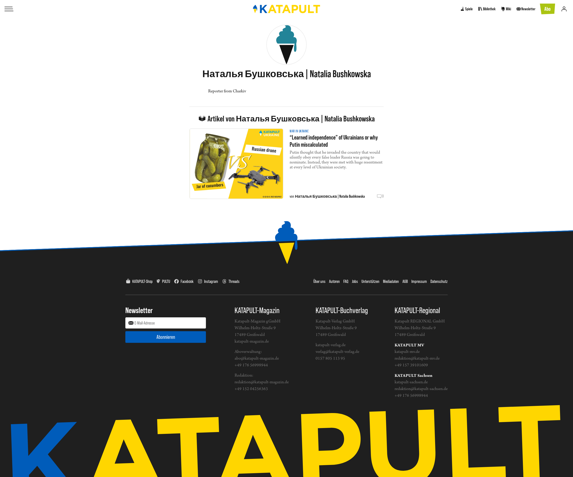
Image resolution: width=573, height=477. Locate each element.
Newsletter (139, 310)
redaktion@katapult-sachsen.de (421, 389)
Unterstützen (370, 281)
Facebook (187, 281)
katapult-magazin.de (252, 341)
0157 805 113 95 (330, 358)
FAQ (345, 281)
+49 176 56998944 (251, 365)
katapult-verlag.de (331, 345)
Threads (234, 281)
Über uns (319, 281)
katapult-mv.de (407, 352)
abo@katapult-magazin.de (257, 358)
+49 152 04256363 (251, 389)
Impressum (419, 281)
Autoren (334, 281)
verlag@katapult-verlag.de (337, 352)
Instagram (211, 281)
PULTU (166, 281)
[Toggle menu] (8, 9)
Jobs (355, 281)
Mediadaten (391, 281)
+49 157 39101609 (411, 365)
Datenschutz (439, 281)
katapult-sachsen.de (411, 382)
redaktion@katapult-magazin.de (262, 382)
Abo (547, 9)
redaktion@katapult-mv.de (417, 358)
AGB (405, 281)
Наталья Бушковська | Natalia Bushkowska (330, 196)
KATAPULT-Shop (142, 281)
